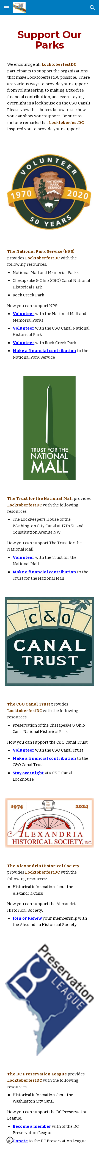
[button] (6, 7)
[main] (49, 40)
